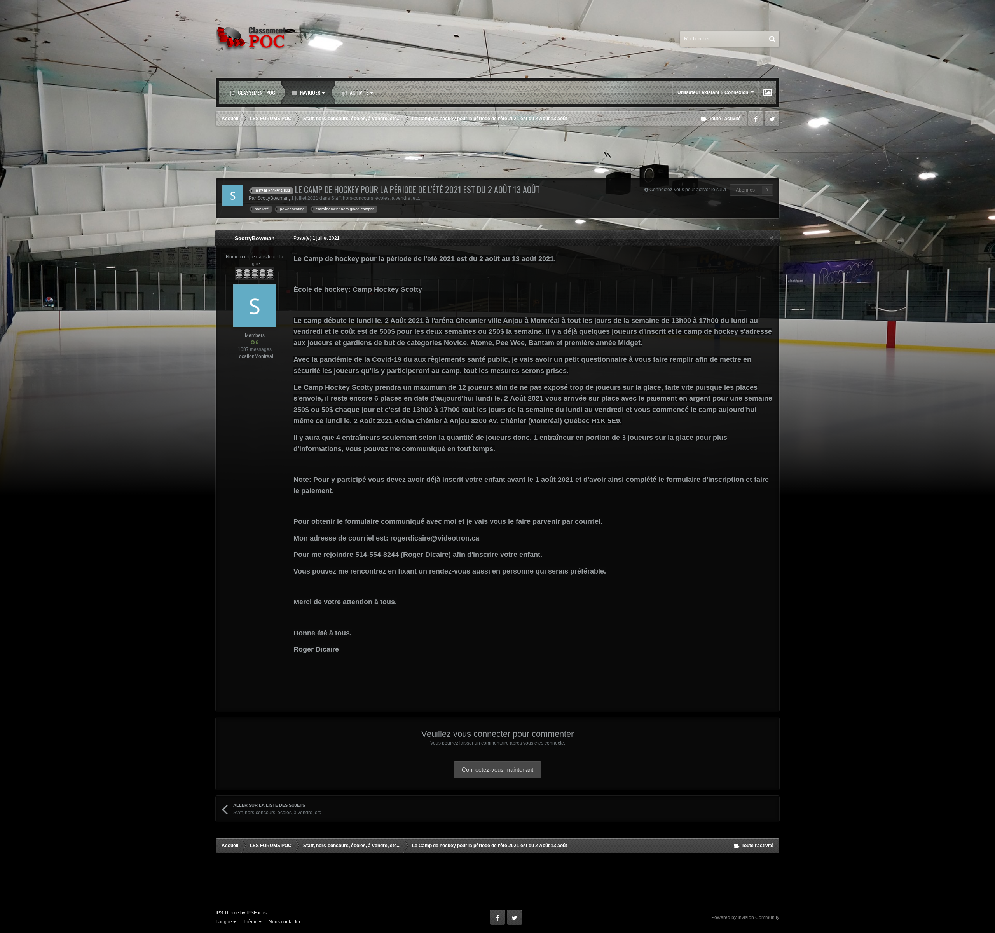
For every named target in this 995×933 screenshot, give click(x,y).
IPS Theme (227, 913)
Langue (224, 921)
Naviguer (309, 92)
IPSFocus (256, 913)
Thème (251, 921)
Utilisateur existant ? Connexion (714, 92)
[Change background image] (767, 92)
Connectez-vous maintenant (497, 769)
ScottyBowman (273, 198)
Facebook (755, 118)
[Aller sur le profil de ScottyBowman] (232, 195)
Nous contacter (284, 921)
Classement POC (256, 92)
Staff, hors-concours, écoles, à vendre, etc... (376, 198)
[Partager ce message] (771, 238)
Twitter (772, 118)
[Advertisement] (497, 153)
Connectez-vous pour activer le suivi (687, 189)
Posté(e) (316, 238)
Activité (358, 92)
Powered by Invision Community (745, 917)
